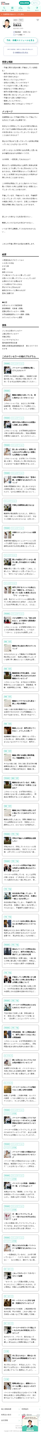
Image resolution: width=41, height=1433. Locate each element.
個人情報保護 (6, 1409)
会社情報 (4, 1420)
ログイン (36, 3)
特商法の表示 (6, 1415)
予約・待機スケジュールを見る (20, 40)
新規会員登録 (24, 3)
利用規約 (25, 1409)
